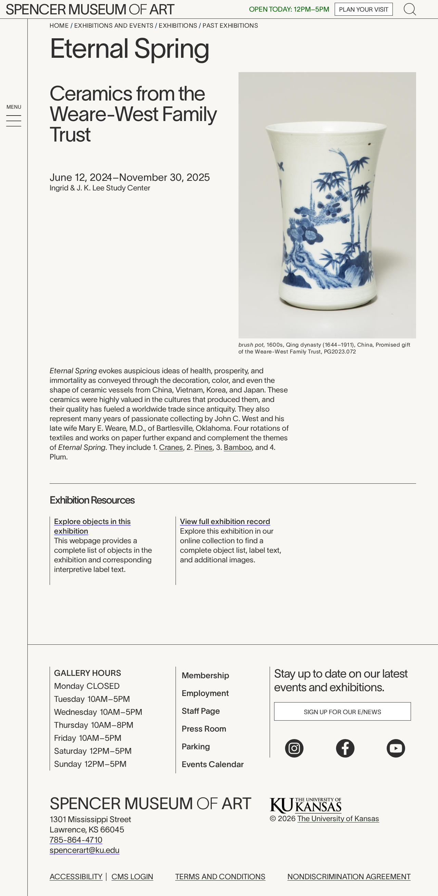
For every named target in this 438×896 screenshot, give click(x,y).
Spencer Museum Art (89, 9)
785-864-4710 (76, 839)
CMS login (132, 876)
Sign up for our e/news (342, 712)
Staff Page (201, 711)
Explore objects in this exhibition (92, 526)
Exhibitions (179, 25)
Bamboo (238, 447)
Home (60, 25)
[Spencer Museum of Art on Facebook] (345, 748)
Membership (205, 675)
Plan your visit (363, 9)
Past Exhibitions (230, 25)
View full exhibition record (225, 521)
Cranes (171, 447)
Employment (205, 693)
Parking (196, 746)
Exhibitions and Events (114, 25)
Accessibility (76, 876)
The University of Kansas (338, 818)
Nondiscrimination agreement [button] (349, 876)
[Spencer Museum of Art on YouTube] (396, 748)
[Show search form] (410, 9)
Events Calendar (213, 764)
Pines (203, 447)
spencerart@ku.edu (84, 850)
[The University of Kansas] (306, 805)
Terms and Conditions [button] (220, 876)
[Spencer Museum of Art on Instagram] (294, 748)
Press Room (204, 728)
